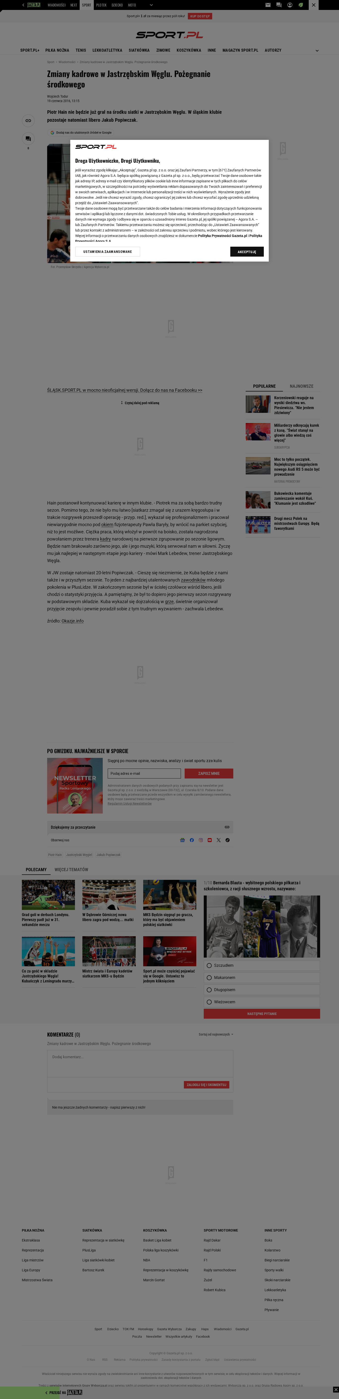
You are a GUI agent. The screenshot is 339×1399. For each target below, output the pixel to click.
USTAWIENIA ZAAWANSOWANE (107, 252)
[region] (169, 201)
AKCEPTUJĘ (247, 252)
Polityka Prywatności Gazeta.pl (222, 236)
